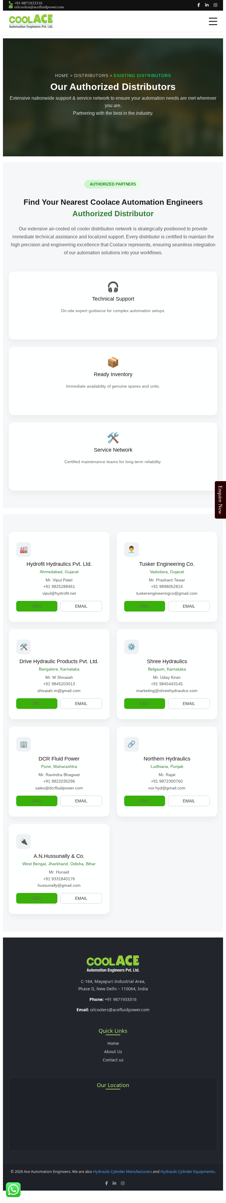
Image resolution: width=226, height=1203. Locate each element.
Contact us (113, 1060)
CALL (36, 606)
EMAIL (81, 606)
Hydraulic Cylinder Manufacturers (122, 1171)
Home (113, 1043)
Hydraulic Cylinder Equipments (187, 1171)
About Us (113, 1051)
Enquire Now (220, 500)
